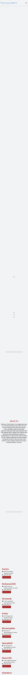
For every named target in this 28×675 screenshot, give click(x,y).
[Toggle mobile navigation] (26, 3)
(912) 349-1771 (7, 604)
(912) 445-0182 (7, 589)
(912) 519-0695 (7, 575)
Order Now (6, 577)
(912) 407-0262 (8, 649)
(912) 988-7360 (8, 619)
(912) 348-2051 (7, 634)
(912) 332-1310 (7, 663)
